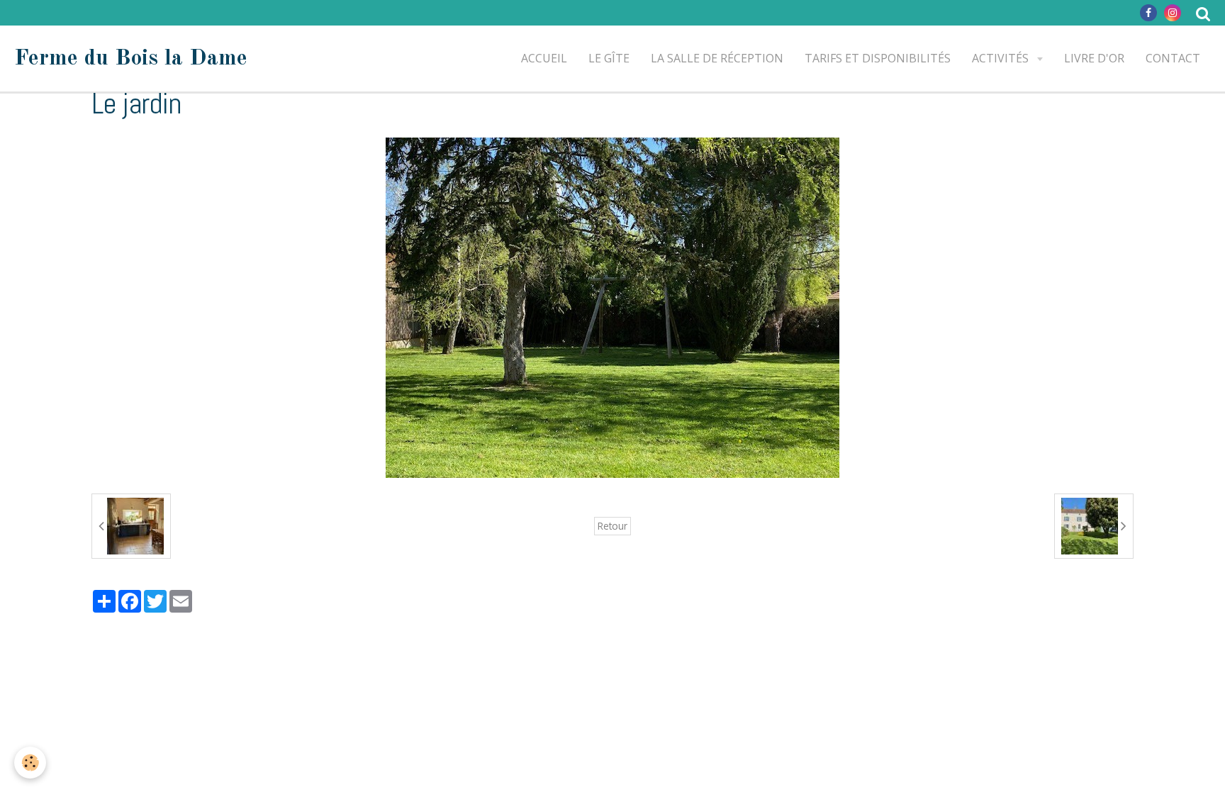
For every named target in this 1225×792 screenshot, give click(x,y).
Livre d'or (1094, 58)
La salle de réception (717, 58)
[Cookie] (30, 763)
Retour (612, 525)
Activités (1001, 58)
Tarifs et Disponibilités (878, 58)
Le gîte (609, 58)
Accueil (544, 58)
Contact (1173, 58)
